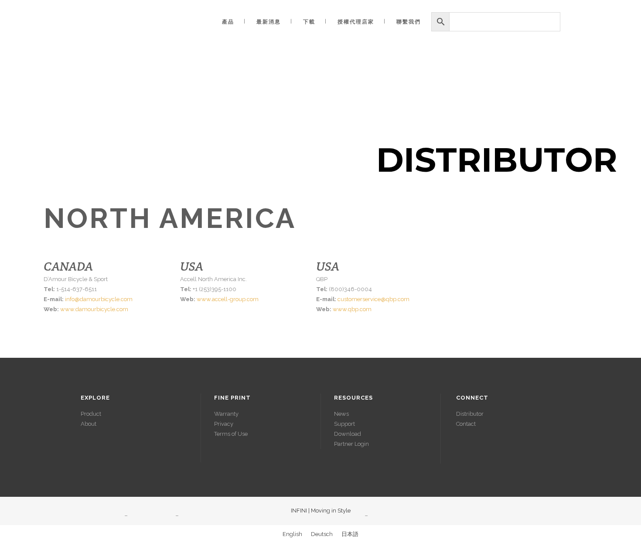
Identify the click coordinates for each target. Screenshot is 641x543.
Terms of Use (231, 434)
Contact (466, 424)
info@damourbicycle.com (99, 299)
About (88, 424)
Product (91, 414)
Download (347, 434)
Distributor (470, 414)
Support (344, 424)
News (341, 414)
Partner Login (351, 444)
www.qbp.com (352, 309)
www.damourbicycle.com (94, 309)
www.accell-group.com (228, 299)
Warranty (226, 414)
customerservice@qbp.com (373, 299)
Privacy (223, 424)
